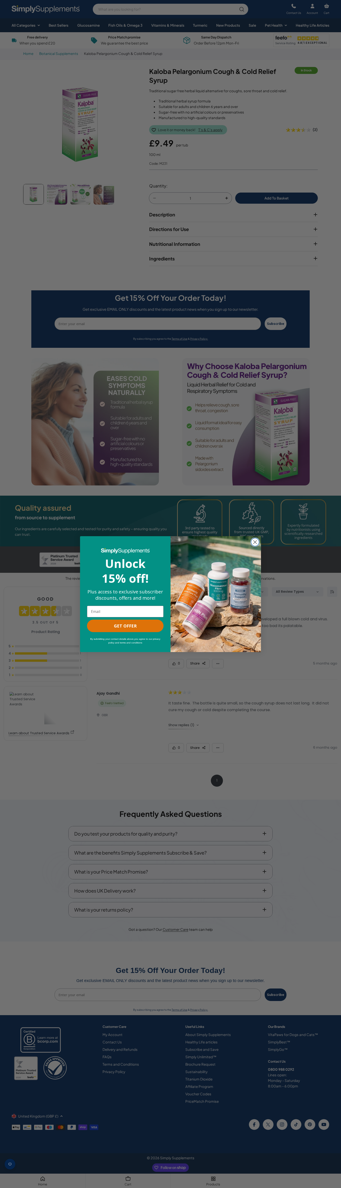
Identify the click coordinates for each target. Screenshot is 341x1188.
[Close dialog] (255, 542)
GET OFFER (125, 626)
